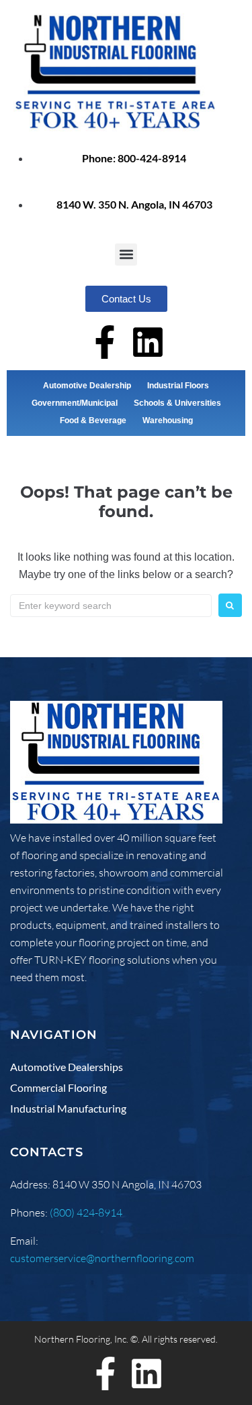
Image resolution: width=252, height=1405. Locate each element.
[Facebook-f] (105, 342)
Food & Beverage (93, 420)
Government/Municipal (75, 403)
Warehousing (167, 420)
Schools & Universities (177, 403)
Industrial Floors (178, 385)
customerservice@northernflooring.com (102, 1258)
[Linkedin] (148, 342)
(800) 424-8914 (86, 1212)
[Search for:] (111, 605)
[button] (126, 254)
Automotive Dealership (87, 385)
